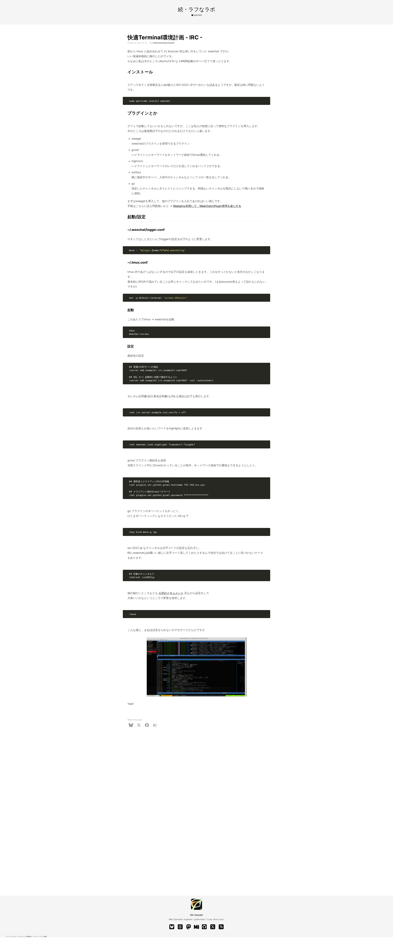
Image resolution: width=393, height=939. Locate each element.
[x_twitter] (213, 926)
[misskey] (196, 926)
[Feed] (221, 926)
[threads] (181, 926)
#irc (173, 43)
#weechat (166, 43)
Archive (197, 15)
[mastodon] (189, 926)
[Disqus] (196, 770)
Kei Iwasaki (196, 914)
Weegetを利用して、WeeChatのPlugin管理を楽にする (207, 206)
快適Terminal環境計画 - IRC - (164, 37)
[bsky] (172, 926)
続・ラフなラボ (196, 9)
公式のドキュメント (171, 593)
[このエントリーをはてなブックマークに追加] (155, 725)
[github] (205, 926)
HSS (45, 936)
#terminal (158, 43)
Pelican (28, 936)
